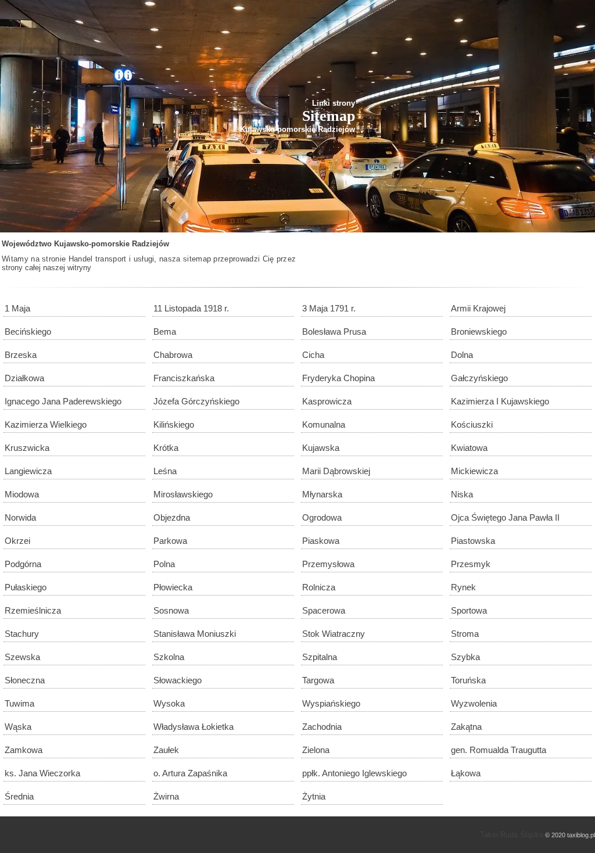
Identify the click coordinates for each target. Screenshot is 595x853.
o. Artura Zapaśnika (190, 773)
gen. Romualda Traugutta (498, 750)
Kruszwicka (27, 448)
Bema (164, 331)
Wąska (18, 727)
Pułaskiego (25, 587)
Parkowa (170, 541)
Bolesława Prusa (334, 331)
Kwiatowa (469, 448)
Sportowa (469, 610)
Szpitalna (319, 657)
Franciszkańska (183, 378)
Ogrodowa (322, 517)
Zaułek (166, 750)
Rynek (463, 587)
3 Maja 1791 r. (329, 308)
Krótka (165, 448)
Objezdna (171, 517)
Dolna (462, 355)
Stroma (465, 634)
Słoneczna (25, 680)
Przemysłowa (328, 564)
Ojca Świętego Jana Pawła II (505, 517)
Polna (164, 564)
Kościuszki (472, 424)
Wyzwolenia (474, 703)
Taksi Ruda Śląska (511, 834)
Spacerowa (323, 610)
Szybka (465, 657)
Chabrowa (172, 355)
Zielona (315, 750)
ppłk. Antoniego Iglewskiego (354, 773)
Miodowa (22, 494)
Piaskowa (320, 541)
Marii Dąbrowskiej (336, 471)
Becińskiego (28, 331)
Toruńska (468, 680)
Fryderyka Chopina (338, 378)
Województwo (27, 243)
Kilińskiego (173, 424)
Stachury (22, 634)
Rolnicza (318, 587)
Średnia (19, 796)
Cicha (313, 355)
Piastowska (473, 541)
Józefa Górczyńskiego (196, 401)
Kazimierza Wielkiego (46, 424)
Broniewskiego (479, 331)
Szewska (22, 657)
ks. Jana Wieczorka (42, 773)
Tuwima (19, 703)
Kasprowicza (327, 401)
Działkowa (24, 378)
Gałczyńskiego (479, 378)
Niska (462, 494)
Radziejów (150, 243)
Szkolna (168, 657)
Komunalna (323, 424)
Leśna (165, 471)
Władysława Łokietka (193, 727)
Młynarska (322, 494)
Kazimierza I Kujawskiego (500, 401)
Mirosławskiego (183, 494)
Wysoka (169, 703)
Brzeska (21, 355)
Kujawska (320, 448)
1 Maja (17, 308)
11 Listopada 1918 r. (191, 308)
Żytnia (313, 796)
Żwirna (166, 796)
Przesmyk (470, 564)
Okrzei (17, 541)
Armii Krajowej (478, 308)
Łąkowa (466, 773)
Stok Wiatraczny (333, 634)
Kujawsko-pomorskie (92, 243)
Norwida (20, 517)
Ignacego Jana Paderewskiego (63, 401)
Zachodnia (322, 727)
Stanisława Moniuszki (194, 634)
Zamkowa (23, 750)
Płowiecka (172, 587)
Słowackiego (177, 680)
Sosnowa (171, 610)
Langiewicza (28, 471)
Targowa (318, 680)
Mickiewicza (474, 471)
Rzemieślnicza (33, 610)
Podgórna (23, 564)
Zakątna (466, 727)
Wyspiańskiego (331, 703)
